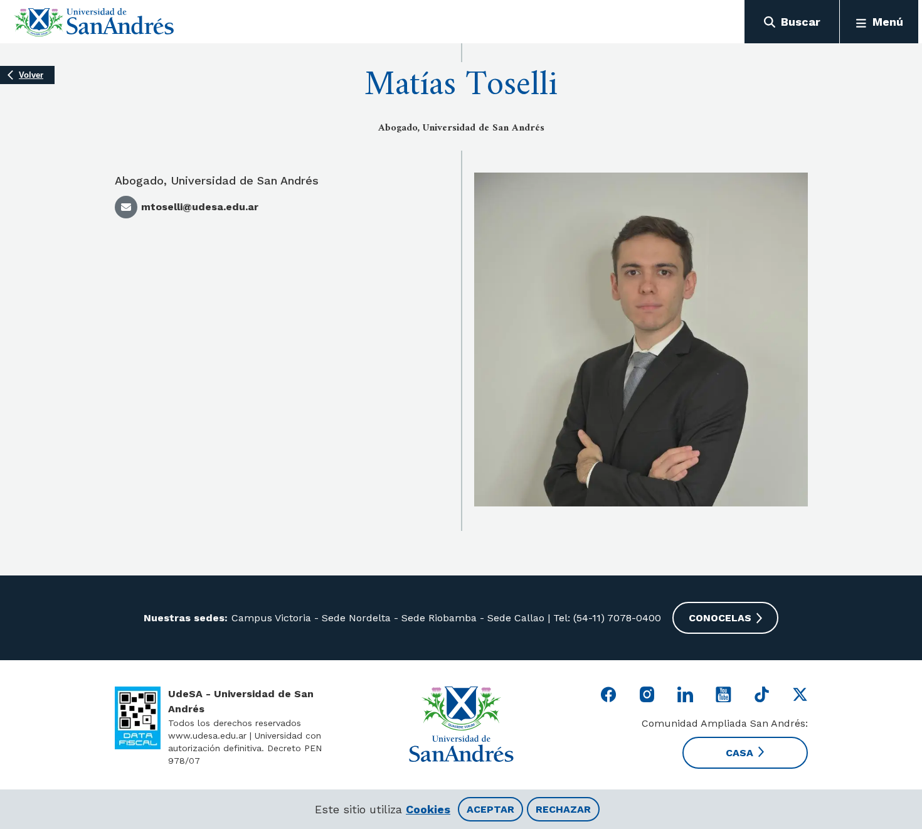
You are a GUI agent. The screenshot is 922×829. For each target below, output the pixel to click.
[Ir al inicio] (94, 22)
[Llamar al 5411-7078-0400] (138, 718)
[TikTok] (762, 694)
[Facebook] (609, 694)
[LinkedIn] (685, 694)
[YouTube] (723, 694)
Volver (31, 75)
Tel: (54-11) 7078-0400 (605, 618)
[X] (800, 694)
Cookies (428, 809)
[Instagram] (647, 694)
